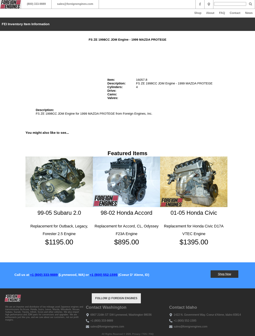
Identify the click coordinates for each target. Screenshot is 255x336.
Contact (235, 13)
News (249, 13)
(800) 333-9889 (36, 3)
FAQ (222, 13)
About (210, 13)
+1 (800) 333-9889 (44, 275)
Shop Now (224, 274)
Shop (197, 13)
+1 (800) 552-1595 (103, 275)
